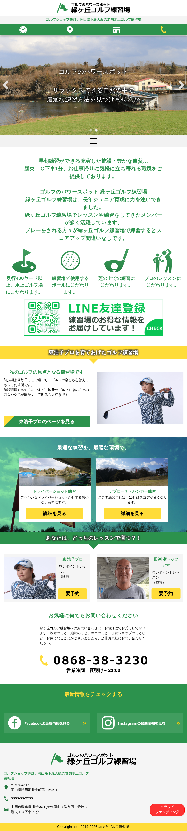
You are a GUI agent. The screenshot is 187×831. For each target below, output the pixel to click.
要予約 (73, 593)
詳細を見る (54, 513)
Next (180, 85)
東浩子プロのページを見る (47, 421)
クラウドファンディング (167, 809)
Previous (7, 85)
